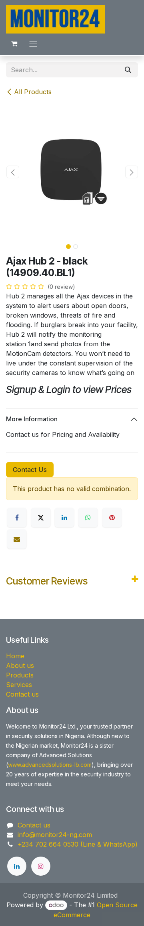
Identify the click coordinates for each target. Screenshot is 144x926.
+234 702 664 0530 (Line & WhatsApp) (78, 844)
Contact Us (30, 470)
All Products (33, 92)
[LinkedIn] (64, 517)
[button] (12, 172)
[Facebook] (16, 517)
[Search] (128, 69)
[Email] (16, 539)
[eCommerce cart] (14, 43)
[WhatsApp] (88, 517)
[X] (40, 517)
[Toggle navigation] (33, 43)
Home (15, 656)
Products (20, 675)
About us (20, 665)
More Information (32, 419)
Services (19, 685)
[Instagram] (40, 866)
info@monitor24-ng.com (55, 835)
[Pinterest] (112, 517)
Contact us (22, 694)
